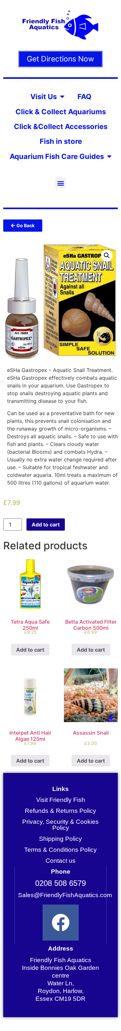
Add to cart (46, 524)
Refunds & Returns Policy (60, 810)
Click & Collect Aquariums (60, 111)
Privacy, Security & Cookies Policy (60, 824)
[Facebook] (61, 923)
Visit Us (43, 96)
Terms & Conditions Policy (60, 849)
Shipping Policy (60, 838)
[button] (60, 183)
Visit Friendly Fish (60, 799)
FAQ (84, 96)
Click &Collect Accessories (60, 126)
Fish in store (61, 141)
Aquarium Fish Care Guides (57, 156)
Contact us (60, 860)
